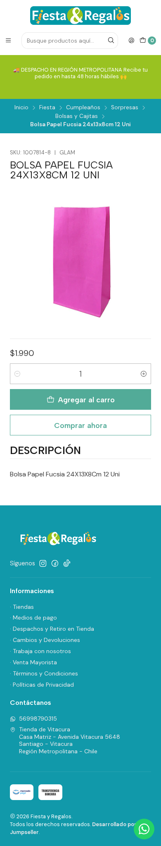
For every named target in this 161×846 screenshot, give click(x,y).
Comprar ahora (80, 425)
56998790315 (38, 718)
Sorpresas (124, 108)
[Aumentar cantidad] (144, 374)
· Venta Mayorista (33, 662)
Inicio (21, 108)
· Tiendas (22, 606)
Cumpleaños (83, 108)
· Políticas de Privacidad (42, 684)
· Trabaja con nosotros (40, 651)
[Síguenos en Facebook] (55, 563)
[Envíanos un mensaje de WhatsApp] (144, 829)
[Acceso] (131, 40)
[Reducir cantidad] (17, 374)
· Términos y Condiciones (44, 673)
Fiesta (47, 108)
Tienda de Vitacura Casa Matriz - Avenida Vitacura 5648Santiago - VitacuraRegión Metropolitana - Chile (69, 740)
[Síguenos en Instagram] (43, 563)
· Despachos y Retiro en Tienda (52, 628)
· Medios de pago (33, 617)
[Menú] (8, 40)
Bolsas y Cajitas (76, 116)
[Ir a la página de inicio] (80, 15)
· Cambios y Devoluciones (45, 640)
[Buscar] (111, 40)
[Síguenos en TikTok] (67, 563)
